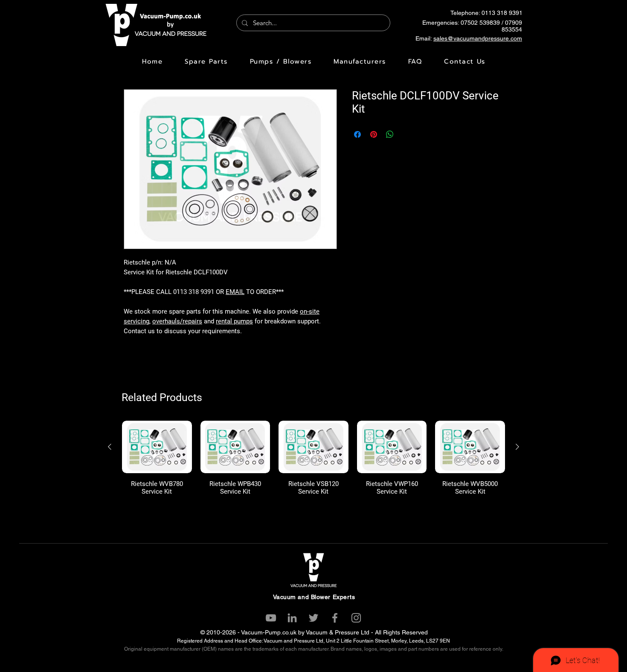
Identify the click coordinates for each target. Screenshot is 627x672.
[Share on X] (406, 134)
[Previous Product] (109, 447)
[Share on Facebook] (357, 134)
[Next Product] (517, 447)
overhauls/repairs (177, 321)
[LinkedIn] (292, 617)
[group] (313, 458)
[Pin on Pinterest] (374, 134)
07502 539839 (480, 22)
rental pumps (234, 321)
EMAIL (235, 292)
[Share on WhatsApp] (390, 134)
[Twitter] (313, 617)
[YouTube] (270, 617)
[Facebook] (334, 617)
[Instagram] (356, 617)
